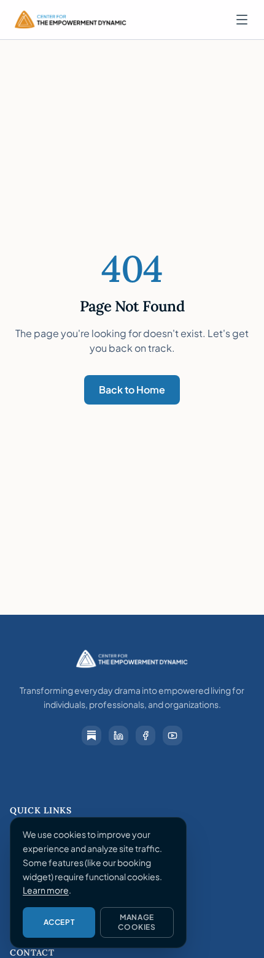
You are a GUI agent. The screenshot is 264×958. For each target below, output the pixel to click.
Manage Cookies (136, 922)
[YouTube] (172, 735)
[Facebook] (145, 735)
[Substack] (91, 735)
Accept (59, 922)
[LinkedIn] (118, 735)
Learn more (46, 889)
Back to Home (132, 389)
